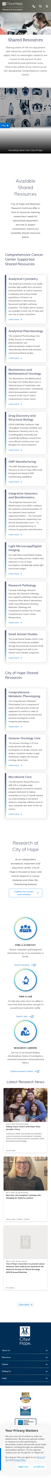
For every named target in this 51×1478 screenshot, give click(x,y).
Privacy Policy (19, 1460)
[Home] (25, 1336)
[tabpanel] (25, 120)
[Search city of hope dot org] (41, 6)
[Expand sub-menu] (47, 1350)
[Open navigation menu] (47, 6)
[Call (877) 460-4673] (34, 6)
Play (4, 125)
